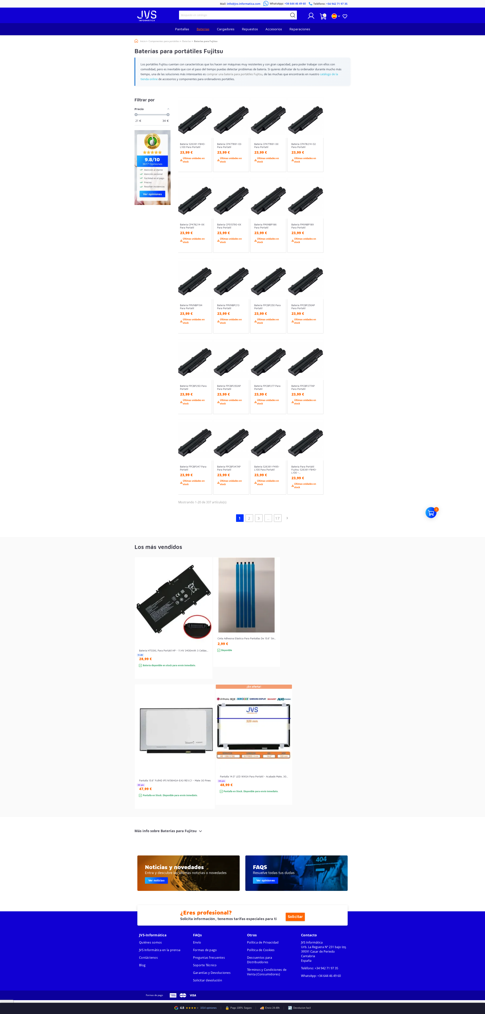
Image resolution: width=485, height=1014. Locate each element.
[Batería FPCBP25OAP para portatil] (242, 383)
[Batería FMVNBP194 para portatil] (205, 302)
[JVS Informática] (146, 20)
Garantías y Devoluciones (212, 973)
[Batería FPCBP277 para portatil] (279, 383)
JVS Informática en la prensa (159, 950)
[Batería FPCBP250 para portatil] (279, 302)
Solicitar (295, 917)
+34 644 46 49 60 (329, 976)
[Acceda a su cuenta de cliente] (311, 17)
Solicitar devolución (207, 980)
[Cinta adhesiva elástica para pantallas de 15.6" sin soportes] (273, 618)
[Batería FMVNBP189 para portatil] (316, 222)
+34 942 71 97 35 (326, 968)
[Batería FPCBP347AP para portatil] (242, 464)
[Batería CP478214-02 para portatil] (316, 141)
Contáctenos (148, 957)
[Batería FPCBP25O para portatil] (205, 383)
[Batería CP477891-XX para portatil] (279, 141)
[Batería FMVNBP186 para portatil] (279, 222)
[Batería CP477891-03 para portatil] (242, 141)
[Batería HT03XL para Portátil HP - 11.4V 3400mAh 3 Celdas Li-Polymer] (205, 624)
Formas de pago (205, 950)
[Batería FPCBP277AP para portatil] (316, 383)
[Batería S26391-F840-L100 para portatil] (205, 141)
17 (277, 518)
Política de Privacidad (263, 942)
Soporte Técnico (205, 965)
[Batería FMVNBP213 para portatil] (242, 302)
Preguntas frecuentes (209, 957)
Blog (142, 965)
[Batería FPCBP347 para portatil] (205, 464)
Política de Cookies (261, 950)
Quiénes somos (150, 942)
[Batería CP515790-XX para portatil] (242, 222)
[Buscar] (293, 15)
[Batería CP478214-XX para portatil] (205, 222)
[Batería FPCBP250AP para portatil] (316, 302)
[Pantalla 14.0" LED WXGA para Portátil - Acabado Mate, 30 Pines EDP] (285, 751)
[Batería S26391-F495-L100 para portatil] (279, 464)
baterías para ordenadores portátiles (275, 857)
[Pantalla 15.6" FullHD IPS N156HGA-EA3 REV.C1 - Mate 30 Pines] (208, 753)
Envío (197, 942)
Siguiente (287, 518)
